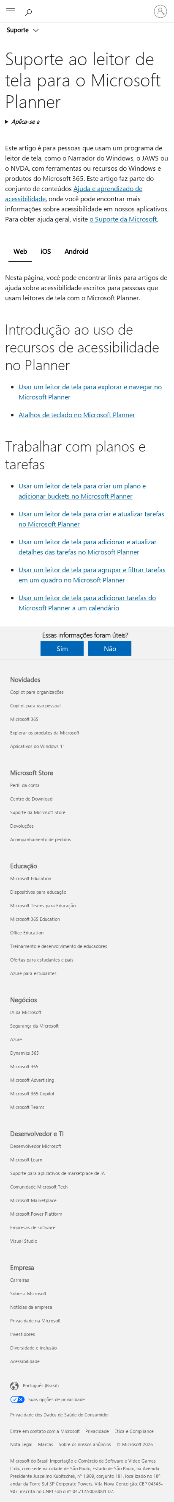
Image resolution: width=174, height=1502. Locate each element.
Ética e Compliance (134, 1431)
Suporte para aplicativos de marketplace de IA (57, 1173)
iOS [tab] (46, 251)
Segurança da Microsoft (34, 1026)
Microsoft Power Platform (36, 1214)
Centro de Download (31, 798)
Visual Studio (23, 1241)
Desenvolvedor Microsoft (35, 1146)
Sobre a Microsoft (28, 1293)
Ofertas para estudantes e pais (41, 959)
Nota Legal (21, 1444)
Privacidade (97, 1431)
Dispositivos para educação (38, 892)
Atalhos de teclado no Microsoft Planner (77, 414)
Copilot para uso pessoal (35, 705)
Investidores (22, 1334)
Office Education (27, 932)
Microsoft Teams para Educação (43, 905)
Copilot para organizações (37, 692)
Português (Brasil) (41, 1385)
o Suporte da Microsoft (123, 218)
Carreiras (19, 1280)
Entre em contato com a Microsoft (45, 1431)
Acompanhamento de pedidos (40, 839)
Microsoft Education (30, 878)
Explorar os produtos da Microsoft (44, 732)
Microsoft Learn (26, 1159)
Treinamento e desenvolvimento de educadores (58, 946)
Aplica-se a (25, 121)
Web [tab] (20, 251)
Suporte (18, 29)
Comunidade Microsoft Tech (39, 1186)
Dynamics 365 (24, 1053)
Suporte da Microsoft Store (37, 812)
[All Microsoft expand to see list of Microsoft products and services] (10, 11)
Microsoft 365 (24, 719)
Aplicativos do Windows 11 (37, 746)
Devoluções (22, 826)
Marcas (45, 1444)
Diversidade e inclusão (33, 1347)
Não (110, 648)
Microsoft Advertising (32, 1080)
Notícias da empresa (31, 1307)
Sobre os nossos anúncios (85, 1444)
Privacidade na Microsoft (35, 1320)
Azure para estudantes (33, 973)
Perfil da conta (25, 785)
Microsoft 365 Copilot (32, 1093)
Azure (16, 1039)
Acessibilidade (25, 1361)
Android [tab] (76, 251)
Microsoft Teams (27, 1107)
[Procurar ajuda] (29, 11)
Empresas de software (32, 1227)
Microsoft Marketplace (33, 1200)
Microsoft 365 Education (35, 919)
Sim (62, 648)
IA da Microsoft (25, 1012)
